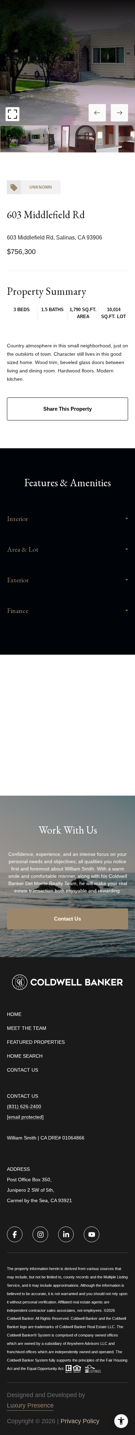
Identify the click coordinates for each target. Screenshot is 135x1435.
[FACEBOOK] (14, 1234)
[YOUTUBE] (91, 1234)
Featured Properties (36, 1042)
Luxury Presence (30, 1405)
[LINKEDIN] (66, 1234)
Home (14, 1014)
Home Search (25, 1056)
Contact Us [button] (67, 919)
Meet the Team (26, 1028)
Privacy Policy (80, 1421)
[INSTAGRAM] (40, 1234)
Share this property (67, 409)
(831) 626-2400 (24, 1106)
